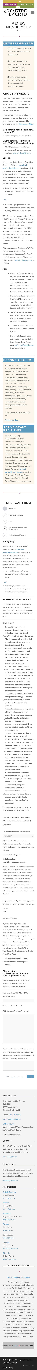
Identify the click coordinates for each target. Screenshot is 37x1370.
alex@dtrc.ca (8, 1230)
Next (30, 1076)
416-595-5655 (14, 1114)
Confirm (8, 825)
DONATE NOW (10, 4)
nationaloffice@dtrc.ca (21, 153)
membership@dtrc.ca (23, 260)
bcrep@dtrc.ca (9, 1198)
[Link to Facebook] (23, 1365)
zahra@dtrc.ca (8, 1238)
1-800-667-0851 (23, 1265)
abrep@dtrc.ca (9, 1209)
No (6, 911)
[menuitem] (16, 2)
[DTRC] (15, 12)
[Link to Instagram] (29, 1365)
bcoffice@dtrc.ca (10, 1157)
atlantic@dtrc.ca (9, 1259)
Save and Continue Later (15, 1077)
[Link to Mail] (32, 1365)
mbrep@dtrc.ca (9, 1219)
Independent (10, 859)
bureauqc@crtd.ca (10, 1248)
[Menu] (31, 12)
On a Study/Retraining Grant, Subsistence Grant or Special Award (16, 962)
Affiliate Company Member (16, 862)
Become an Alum (26, 124)
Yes (6, 908)
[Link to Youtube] (26, 1365)
